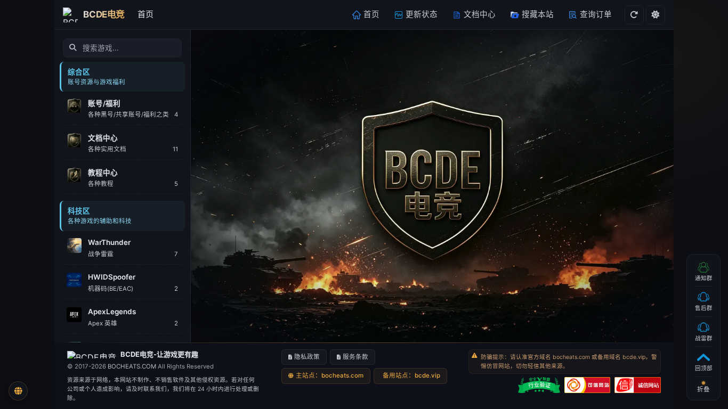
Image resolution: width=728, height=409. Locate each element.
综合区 (79, 72)
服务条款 (355, 357)
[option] (122, 108)
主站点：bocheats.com (329, 375)
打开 (168, 103)
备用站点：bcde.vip (411, 375)
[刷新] (634, 14)
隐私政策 (307, 357)
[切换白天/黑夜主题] (655, 14)
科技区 (79, 211)
